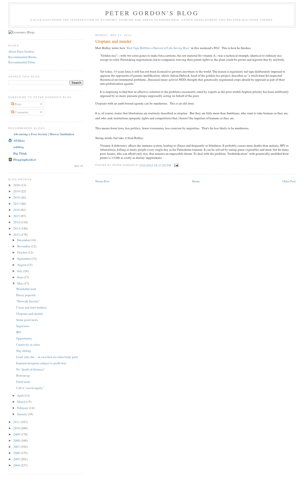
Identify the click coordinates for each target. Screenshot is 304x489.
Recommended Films (21, 62)
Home (196, 181)
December (24, 240)
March (21, 401)
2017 (17, 203)
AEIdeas (19, 140)
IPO (18, 332)
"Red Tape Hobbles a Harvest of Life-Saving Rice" (158, 48)
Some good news (27, 320)
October (22, 252)
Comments (21, 112)
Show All (78, 165)
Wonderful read (26, 289)
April (20, 395)
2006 (17, 453)
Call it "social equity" (30, 388)
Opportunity (24, 338)
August (22, 265)
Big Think (20, 153)
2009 (17, 434)
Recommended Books (22, 57)
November (24, 246)
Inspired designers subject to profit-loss (41, 363)
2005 (17, 459)
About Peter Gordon (21, 51)
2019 (17, 191)
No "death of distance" (30, 369)
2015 (17, 216)
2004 (17, 465)
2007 (17, 446)
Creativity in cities (28, 344)
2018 (17, 197)
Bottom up (23, 375)
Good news (23, 381)
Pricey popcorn (26, 295)
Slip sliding (23, 351)
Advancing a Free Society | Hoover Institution (43, 134)
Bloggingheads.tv (25, 159)
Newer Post (102, 181)
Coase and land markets (31, 307)
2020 (17, 185)
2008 (17, 440)
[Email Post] (176, 165)
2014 (17, 222)
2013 (17, 228)
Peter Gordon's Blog (152, 13)
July (20, 271)
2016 (17, 210)
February (23, 408)
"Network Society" (28, 301)
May (20, 283)
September (24, 258)
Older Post (289, 181)
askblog (18, 147)
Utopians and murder (29, 313)
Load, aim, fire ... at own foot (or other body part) (47, 357)
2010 (17, 428)
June (20, 277)
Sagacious (22, 326)
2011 (17, 422)
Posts (17, 104)
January (22, 414)
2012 (17, 234)
